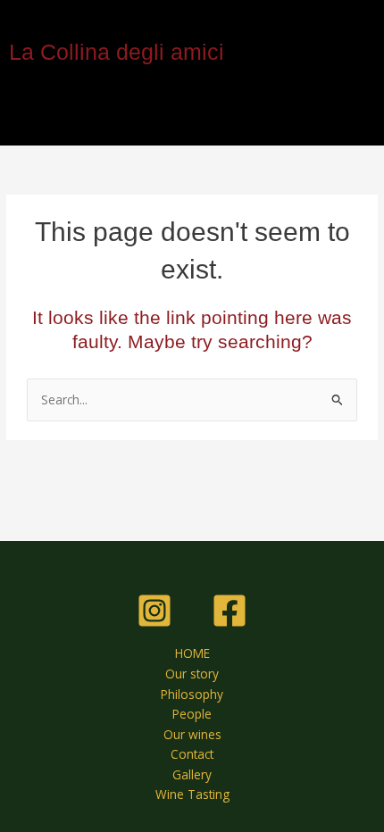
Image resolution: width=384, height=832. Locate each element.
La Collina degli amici (116, 51)
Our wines (192, 734)
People (192, 713)
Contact (192, 753)
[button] (192, 119)
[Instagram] (154, 611)
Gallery (192, 774)
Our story (192, 673)
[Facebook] (229, 611)
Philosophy (192, 694)
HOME (192, 653)
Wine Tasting (192, 794)
